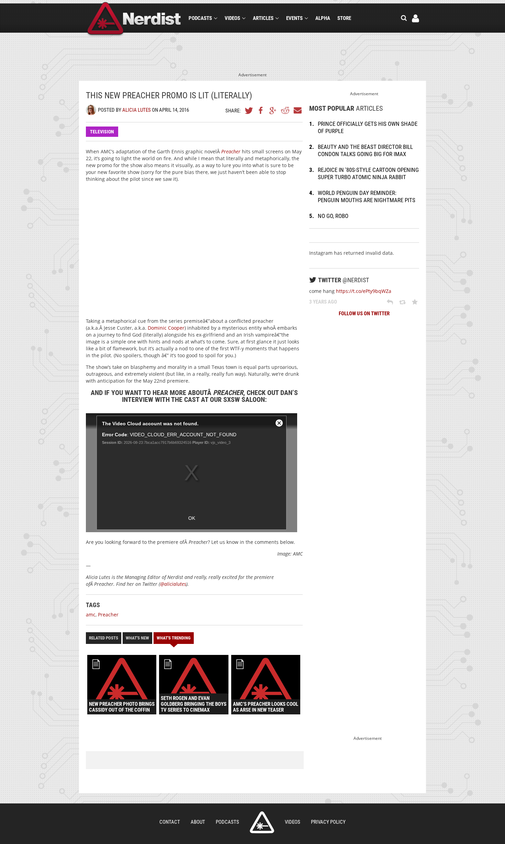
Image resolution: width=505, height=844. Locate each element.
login (415, 18)
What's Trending (174, 637)
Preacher (230, 151)
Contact (169, 822)
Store (344, 18)
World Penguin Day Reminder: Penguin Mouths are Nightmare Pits (366, 196)
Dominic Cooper (166, 328)
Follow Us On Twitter (364, 313)
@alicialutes (173, 584)
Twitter (249, 110)
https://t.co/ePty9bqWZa (363, 291)
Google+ (273, 110)
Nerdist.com (262, 822)
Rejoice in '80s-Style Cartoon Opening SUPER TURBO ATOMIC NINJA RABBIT (368, 173)
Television (102, 131)
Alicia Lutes (136, 110)
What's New (137, 637)
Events (294, 18)
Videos (232, 18)
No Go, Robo (333, 215)
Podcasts (200, 18)
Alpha (322, 18)
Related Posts (103, 637)
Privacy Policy (328, 822)
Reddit (285, 110)
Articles (263, 18)
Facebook (261, 110)
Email (297, 110)
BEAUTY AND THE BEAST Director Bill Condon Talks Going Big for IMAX (365, 150)
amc (91, 614)
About (198, 822)
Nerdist (134, 19)
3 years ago (323, 302)
